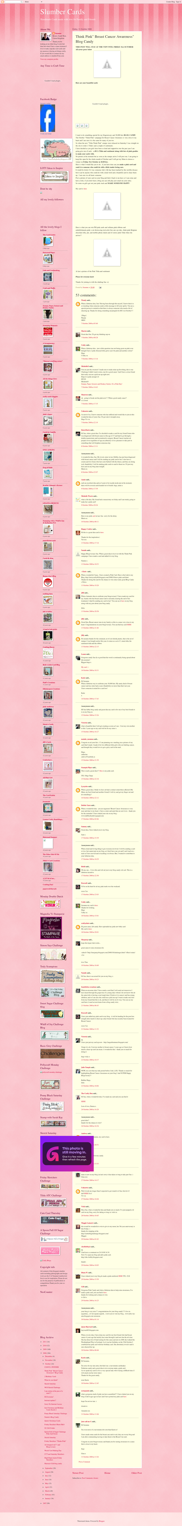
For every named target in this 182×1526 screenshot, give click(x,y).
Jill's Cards (47, 742)
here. (96, 905)
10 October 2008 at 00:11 (90, 521)
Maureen (84, 394)
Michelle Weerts (87, 496)
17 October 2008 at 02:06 (90, 819)
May (47, 1483)
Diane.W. (84, 1272)
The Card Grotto (49, 235)
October (48, 1364)
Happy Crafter (86, 529)
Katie (83, 678)
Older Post (136, 1472)
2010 (45, 1345)
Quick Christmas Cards (52, 1421)
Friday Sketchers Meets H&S (54, 1424)
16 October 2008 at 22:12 (90, 798)
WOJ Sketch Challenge (52, 1387)
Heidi (83, 866)
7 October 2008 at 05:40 (89, 323)
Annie (83, 479)
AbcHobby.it (86, 1246)
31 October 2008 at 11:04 (90, 1414)
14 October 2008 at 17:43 (90, 698)
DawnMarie (85, 430)
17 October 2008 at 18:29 (90, 859)
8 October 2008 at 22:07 (89, 472)
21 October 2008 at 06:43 (90, 1005)
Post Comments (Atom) (90, 1478)
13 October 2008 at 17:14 (90, 543)
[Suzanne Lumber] (47, 131)
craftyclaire (85, 923)
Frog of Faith (47, 467)
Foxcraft (84, 883)
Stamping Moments (50, 325)
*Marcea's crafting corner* (53, 361)
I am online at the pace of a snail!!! (53, 1392)
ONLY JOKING (49, 450)
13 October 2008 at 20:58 (90, 611)
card (93, 516)
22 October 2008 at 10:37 (90, 1060)
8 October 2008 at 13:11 (89, 446)
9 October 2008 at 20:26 (89, 505)
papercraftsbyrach (49, 889)
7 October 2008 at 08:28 (89, 337)
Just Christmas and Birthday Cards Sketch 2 (54, 1409)
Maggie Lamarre (87, 1223)
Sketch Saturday (50, 1384)
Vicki (83, 1206)
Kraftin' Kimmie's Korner (52, 485)
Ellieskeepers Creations (51, 689)
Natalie (84, 550)
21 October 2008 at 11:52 (90, 1029)
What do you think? (51, 1380)
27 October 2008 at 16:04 (90, 1199)
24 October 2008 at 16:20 (90, 1109)
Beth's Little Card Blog (51, 665)
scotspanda (85, 1391)
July (46, 1476)
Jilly (82, 619)
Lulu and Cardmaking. (51, 270)
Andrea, (84, 1133)
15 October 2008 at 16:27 (90, 731)
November (49, 1360)
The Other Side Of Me (51, 854)
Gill (82, 1286)
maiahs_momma (87, 739)
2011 (45, 1342)
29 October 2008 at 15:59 (90, 1279)
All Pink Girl (47, 777)
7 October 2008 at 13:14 (89, 359)
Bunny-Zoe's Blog (49, 576)
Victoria (84, 722)
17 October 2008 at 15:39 (90, 838)
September (49, 1468)
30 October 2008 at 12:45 (90, 1383)
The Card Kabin (49, 795)
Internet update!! (50, 1400)
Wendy (83, 300)
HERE (129, 624)
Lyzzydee (84, 786)
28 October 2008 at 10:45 (90, 1215)
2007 (45, 1503)
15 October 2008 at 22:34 (90, 779)
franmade (46, 801)
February (48, 1494)
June (47, 1479)
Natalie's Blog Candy (51, 1417)
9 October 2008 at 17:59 (89, 488)
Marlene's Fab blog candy (53, 1463)
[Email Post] (100, 287)
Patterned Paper (49, 252)
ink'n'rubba (47, 611)
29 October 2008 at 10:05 (90, 1265)
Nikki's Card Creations (51, 860)
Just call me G (86, 1421)
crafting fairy (48, 594)
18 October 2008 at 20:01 (90, 932)
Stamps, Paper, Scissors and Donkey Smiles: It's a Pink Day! (101, 384)
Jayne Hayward (87, 1327)
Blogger (101, 1521)
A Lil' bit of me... (49, 878)
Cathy (83, 345)
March (47, 1491)
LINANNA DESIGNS (51, 503)
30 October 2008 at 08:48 (90, 1350)
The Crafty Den (87, 1093)
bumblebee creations (88, 987)
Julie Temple (86, 1067)
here (85, 188)
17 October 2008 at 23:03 (90, 894)
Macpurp (84, 939)
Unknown (84, 411)
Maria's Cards (48, 724)
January (48, 1498)
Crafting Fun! (48, 884)
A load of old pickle (50, 629)
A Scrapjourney (49, 343)
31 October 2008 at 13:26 (90, 1457)
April (47, 1487)
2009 (45, 1349)
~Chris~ (84, 571)
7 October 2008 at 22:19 (89, 422)
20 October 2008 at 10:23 (90, 979)
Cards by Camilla (49, 432)
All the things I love (50, 379)
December (48, 1356)
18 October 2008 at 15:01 (90, 915)
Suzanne (58, 33)
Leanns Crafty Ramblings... (53, 819)
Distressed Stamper (50, 837)
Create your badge (46, 133)
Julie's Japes (47, 414)
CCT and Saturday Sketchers (54, 1454)
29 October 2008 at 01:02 (90, 1239)
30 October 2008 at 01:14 (90, 1319)
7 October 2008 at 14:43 (89, 387)
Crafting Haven (48, 647)
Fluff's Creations (49, 682)
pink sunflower (48, 706)
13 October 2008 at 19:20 (90, 585)
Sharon (84, 331)
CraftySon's (47, 760)
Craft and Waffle (49, 288)
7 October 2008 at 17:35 (89, 403)
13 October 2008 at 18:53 (90, 564)
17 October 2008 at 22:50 (90, 875)
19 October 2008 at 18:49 (90, 965)
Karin (83, 1357)
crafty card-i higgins (50, 396)
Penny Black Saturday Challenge (55, 1413)
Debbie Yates (86, 805)
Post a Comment (84, 1462)
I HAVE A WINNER (51, 1367)
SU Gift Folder (49, 1428)
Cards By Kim (48, 558)
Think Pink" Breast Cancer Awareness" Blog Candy (53, 1372)
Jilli (82, 593)
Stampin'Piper (86, 767)
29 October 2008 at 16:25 (90, 1300)
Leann (83, 654)
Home (107, 1472)
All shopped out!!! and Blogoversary (52, 1446)
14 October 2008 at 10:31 (90, 670)
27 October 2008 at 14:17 (90, 1180)
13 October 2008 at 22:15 (90, 646)
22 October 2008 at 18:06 (90, 1086)
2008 (45, 1353)
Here (101, 771)
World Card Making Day (52, 1450)
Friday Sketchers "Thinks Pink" (55, 1441)
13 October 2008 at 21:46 (90, 628)
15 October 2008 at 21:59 (90, 760)
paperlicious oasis (49, 540)
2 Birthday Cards (50, 1376)
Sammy (84, 826)
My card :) (84, 667)
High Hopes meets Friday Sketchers (53, 1459)
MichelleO (85, 366)
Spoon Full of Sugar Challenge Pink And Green (55, 1433)
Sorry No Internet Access (53, 1404)
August (47, 1472)
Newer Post (77, 1472)
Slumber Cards (62, 11)
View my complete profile (49, 59)
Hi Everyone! (49, 1397)
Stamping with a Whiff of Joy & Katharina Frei (53, 522)
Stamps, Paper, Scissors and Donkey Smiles (53, 307)
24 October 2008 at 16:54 (90, 1126)
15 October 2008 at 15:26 (90, 715)
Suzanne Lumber (45, 103)
